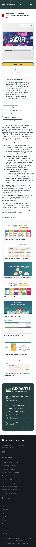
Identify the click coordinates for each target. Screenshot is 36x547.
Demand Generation (11, 117)
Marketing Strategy (10, 114)
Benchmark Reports (11, 107)
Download (18, 64)
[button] (30, 4)
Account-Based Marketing (12, 121)
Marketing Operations (11, 110)
